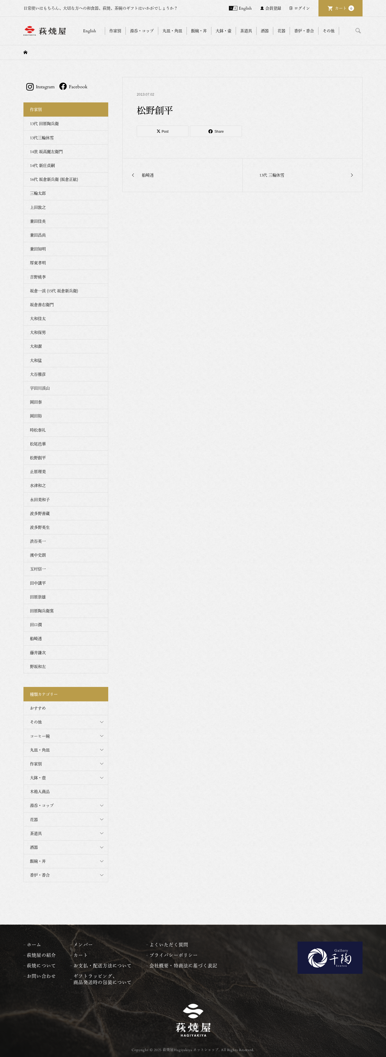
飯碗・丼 (38, 861)
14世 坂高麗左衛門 (46, 151)
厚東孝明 (38, 263)
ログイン (302, 8)
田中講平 (38, 583)
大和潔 (36, 346)
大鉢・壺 (38, 778)
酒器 (34, 847)
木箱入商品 (40, 791)
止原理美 (38, 471)
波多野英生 (40, 527)
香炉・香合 (40, 875)
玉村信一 (38, 569)
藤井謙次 (38, 653)
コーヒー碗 (40, 736)
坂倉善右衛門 (42, 305)
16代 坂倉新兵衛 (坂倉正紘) (54, 179)
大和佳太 (38, 318)
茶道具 (36, 833)
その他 (36, 722)
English (245, 8)
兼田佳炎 (38, 221)
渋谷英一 (38, 541)
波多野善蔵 (40, 513)
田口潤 (36, 625)
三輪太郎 (38, 193)
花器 (34, 819)
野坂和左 (38, 666)
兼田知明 (38, 249)
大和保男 (38, 332)
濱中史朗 (38, 555)
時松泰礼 (38, 430)
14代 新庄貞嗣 (42, 165)
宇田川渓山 (40, 388)
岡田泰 (36, 402)
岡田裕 (36, 416)
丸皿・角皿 (40, 750)
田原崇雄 (38, 597)
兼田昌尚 (38, 235)
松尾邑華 (38, 444)
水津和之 (38, 485)
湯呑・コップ (42, 805)
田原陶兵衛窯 (42, 611)
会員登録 (273, 8)
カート (343, 8)
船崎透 (36, 638)
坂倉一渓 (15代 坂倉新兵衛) (54, 291)
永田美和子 (40, 499)
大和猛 (36, 360)
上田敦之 (38, 207)
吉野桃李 (38, 277)
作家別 (36, 764)
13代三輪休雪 (42, 138)
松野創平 (38, 458)
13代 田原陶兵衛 (44, 123)
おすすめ (38, 708)
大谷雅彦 (38, 374)
